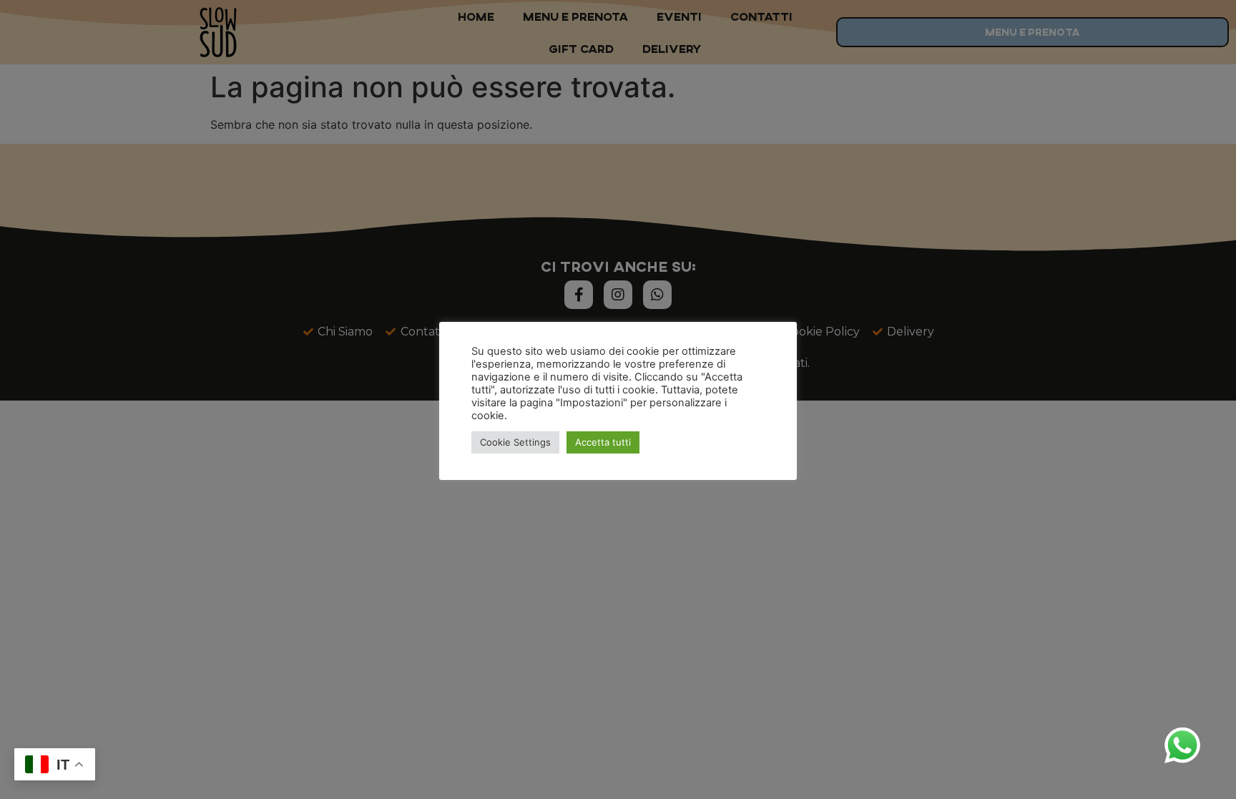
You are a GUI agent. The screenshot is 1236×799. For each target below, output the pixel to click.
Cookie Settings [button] (515, 442)
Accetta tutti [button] (603, 442)
